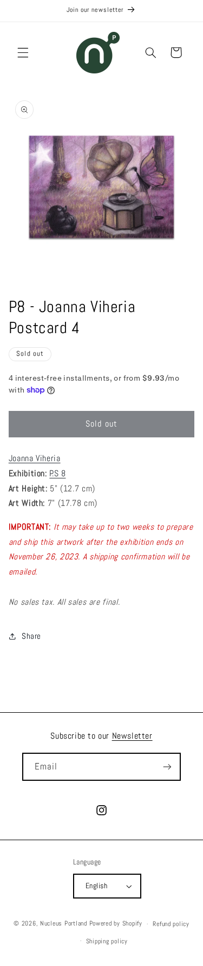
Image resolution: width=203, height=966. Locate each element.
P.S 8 (57, 473)
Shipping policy (107, 941)
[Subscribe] (167, 766)
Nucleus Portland (63, 924)
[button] (22, 52)
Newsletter (132, 735)
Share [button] (31, 636)
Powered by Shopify (115, 924)
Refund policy (171, 924)
